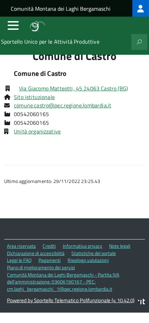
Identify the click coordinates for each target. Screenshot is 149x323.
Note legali (119, 246)
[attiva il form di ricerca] (139, 42)
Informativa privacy (82, 246)
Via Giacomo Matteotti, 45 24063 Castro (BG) (73, 88)
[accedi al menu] (13, 25)
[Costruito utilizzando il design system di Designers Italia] (141, 302)
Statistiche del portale (93, 253)
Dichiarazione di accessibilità (35, 253)
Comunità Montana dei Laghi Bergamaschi (61, 9)
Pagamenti (49, 260)
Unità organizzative (37, 131)
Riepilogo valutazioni (88, 260)
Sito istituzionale (34, 97)
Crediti (49, 246)
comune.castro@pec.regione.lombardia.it (62, 105)
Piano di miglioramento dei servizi (41, 267)
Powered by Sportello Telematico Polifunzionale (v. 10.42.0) (70, 300)
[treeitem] (140, 8)
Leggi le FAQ (19, 260)
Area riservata (21, 246)
